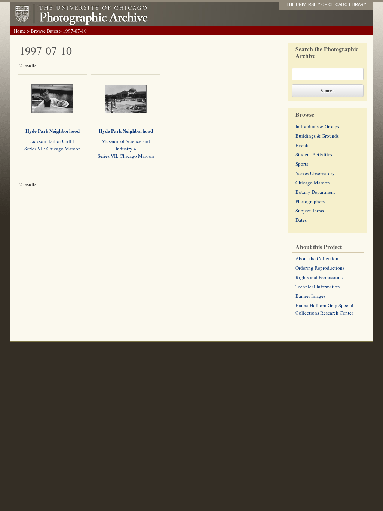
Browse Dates (44, 30)
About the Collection (316, 258)
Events (302, 145)
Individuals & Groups (317, 126)
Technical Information (317, 286)
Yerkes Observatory (315, 173)
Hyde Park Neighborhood (52, 130)
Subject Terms (309, 210)
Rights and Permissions (319, 277)
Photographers (310, 201)
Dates (301, 220)
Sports (301, 163)
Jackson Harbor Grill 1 (52, 141)
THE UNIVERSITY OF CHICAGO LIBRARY (326, 4)
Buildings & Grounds (317, 135)
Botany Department (315, 192)
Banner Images (310, 296)
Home (20, 30)
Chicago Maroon (312, 182)
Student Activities (313, 154)
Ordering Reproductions (319, 267)
